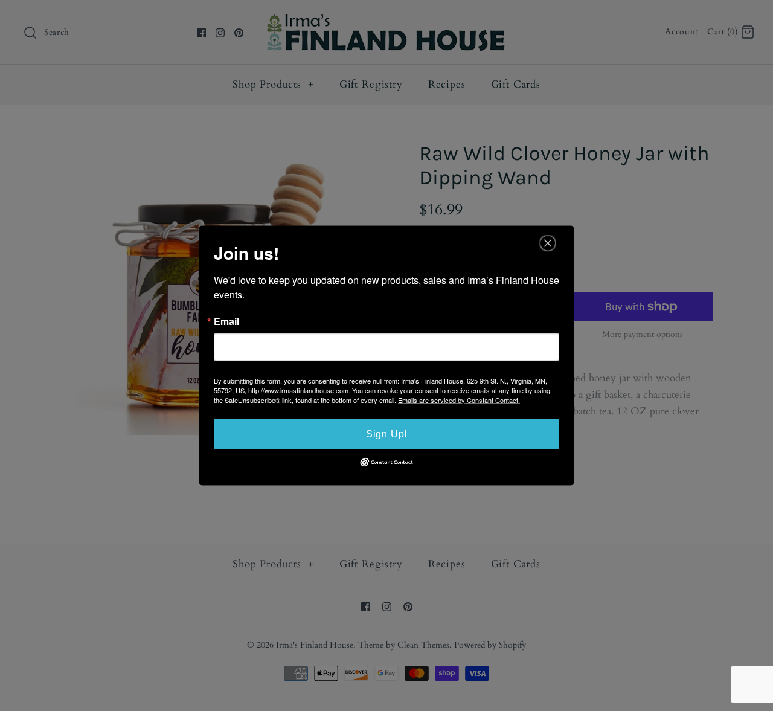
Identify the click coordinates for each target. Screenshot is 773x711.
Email (226, 321)
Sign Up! (386, 433)
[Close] (547, 243)
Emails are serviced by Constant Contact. (459, 399)
